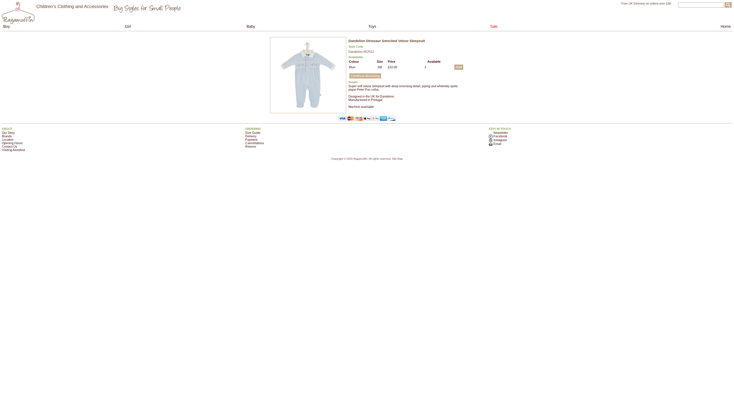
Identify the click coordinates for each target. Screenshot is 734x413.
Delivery (251, 136)
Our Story (8, 132)
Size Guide (252, 132)
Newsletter (501, 132)
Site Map (397, 158)
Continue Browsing (365, 76)
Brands (7, 136)
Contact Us (9, 146)
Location (8, 139)
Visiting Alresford (13, 150)
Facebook (500, 136)
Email (497, 144)
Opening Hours (12, 143)
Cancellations (254, 143)
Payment (251, 139)
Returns (250, 146)
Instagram (500, 140)
